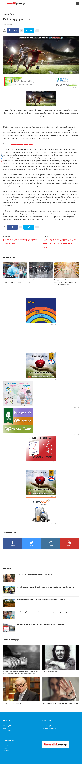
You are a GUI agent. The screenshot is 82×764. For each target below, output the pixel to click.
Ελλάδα (12, 14)
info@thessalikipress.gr (53, 726)
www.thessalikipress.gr (52, 728)
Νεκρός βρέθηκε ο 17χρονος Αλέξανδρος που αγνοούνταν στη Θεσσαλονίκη (41, 624)
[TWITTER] (1, 159)
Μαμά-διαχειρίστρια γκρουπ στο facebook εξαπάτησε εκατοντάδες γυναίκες (42, 612)
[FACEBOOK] (1, 154)
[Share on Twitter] (28, 227)
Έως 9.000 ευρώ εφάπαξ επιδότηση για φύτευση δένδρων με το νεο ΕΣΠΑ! (41, 599)
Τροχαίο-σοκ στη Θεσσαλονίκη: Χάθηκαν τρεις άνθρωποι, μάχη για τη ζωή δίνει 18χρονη (45, 587)
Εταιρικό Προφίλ (7, 746)
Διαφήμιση (6, 748)
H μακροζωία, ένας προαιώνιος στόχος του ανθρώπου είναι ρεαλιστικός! (59, 244)
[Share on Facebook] (12, 227)
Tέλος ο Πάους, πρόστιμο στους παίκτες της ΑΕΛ (20, 242)
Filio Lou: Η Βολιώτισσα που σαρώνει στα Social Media (34, 574)
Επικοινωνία (6, 750)
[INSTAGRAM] (1, 156)
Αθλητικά (6, 14)
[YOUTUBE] (1, 161)
